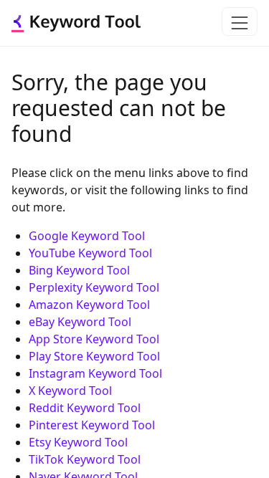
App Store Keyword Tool (94, 339)
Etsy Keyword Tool (78, 442)
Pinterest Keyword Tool (92, 425)
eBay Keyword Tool (80, 322)
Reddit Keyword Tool (85, 408)
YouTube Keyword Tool (90, 253)
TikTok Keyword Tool (85, 459)
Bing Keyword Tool (79, 270)
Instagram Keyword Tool (95, 373)
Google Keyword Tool (87, 236)
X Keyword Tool (70, 390)
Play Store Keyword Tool (94, 356)
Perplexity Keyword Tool (94, 287)
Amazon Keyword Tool (89, 304)
